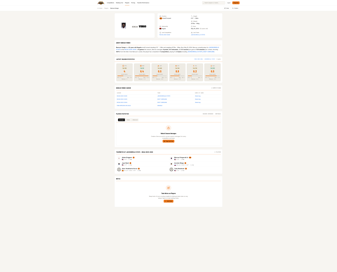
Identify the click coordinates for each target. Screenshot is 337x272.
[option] (142, 158)
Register (236, 2)
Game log (197, 96)
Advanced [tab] (135, 119)
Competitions (110, 2)
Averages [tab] (121, 119)
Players (127, 2)
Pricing (133, 2)
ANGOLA (159, 105)
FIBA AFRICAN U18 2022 (124, 105)
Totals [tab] (128, 119)
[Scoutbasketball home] (100, 3)
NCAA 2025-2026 (164, 35)
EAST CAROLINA (208, 52)
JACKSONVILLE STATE (198, 35)
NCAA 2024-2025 (122, 99)
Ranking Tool (119, 2)
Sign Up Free (169, 141)
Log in (228, 2)
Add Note (169, 201)
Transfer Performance (143, 2)
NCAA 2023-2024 (122, 102)
